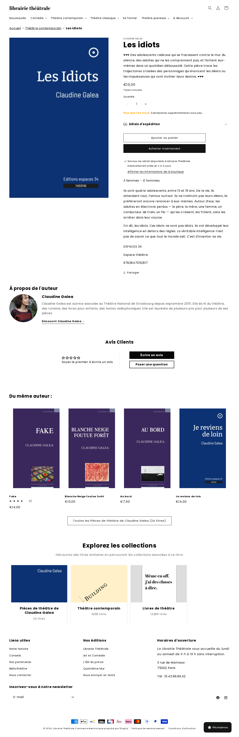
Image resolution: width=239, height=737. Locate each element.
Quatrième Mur (94, 668)
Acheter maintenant (165, 148)
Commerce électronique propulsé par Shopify (101, 728)
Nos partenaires (20, 662)
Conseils (15, 655)
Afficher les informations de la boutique (156, 172)
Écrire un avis (151, 355)
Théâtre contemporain (43, 28)
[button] (38, 18)
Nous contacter (20, 675)
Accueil (15, 28)
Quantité (128, 96)
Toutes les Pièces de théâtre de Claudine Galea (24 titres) (119, 521)
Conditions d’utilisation (182, 728)
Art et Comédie (94, 655)
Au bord (126, 496)
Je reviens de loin (188, 496)
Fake (12, 496)
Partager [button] (133, 272)
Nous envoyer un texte (99, 675)
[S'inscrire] (72, 697)
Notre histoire (18, 649)
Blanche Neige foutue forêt (84, 496)
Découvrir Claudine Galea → (63, 321)
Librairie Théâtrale (95, 649)
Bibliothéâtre (18, 668)
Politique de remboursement (148, 728)
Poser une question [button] (152, 364)
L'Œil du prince (93, 662)
